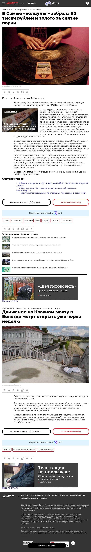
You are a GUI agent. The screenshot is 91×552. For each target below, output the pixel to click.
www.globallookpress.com (11, 86)
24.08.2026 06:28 (8, 308)
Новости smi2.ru (10, 301)
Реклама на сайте (51, 495)
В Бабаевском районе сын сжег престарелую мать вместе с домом (37, 252)
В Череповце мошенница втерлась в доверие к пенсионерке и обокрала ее (40, 268)
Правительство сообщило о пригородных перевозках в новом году (52, 193)
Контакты (24, 495)
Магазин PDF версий (77, 495)
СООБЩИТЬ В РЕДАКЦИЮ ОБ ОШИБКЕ (34, 498)
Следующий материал (47, 545)
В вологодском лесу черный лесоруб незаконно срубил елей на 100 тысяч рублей (42, 260)
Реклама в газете (36, 495)
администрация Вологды (11, 385)
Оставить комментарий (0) (71, 202)
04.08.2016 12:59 (7, 10)
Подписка (64, 495)
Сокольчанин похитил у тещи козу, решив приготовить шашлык (36, 245)
